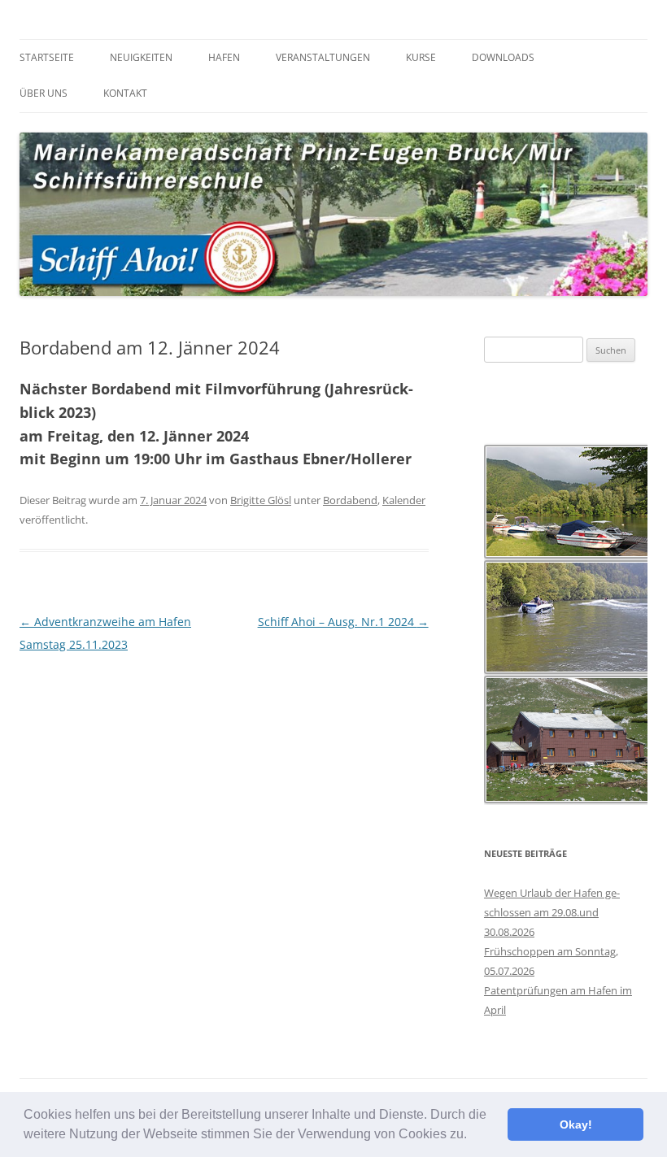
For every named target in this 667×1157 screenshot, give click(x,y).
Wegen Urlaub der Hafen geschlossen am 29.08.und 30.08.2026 (552, 912)
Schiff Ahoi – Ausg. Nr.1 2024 (343, 621)
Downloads (503, 57)
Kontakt (125, 93)
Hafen (224, 57)
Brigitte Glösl (260, 500)
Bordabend (350, 500)
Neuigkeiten (141, 57)
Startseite (47, 57)
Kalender (403, 500)
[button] (472, 1135)
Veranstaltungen (323, 57)
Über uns (44, 93)
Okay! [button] (576, 1124)
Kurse (421, 57)
